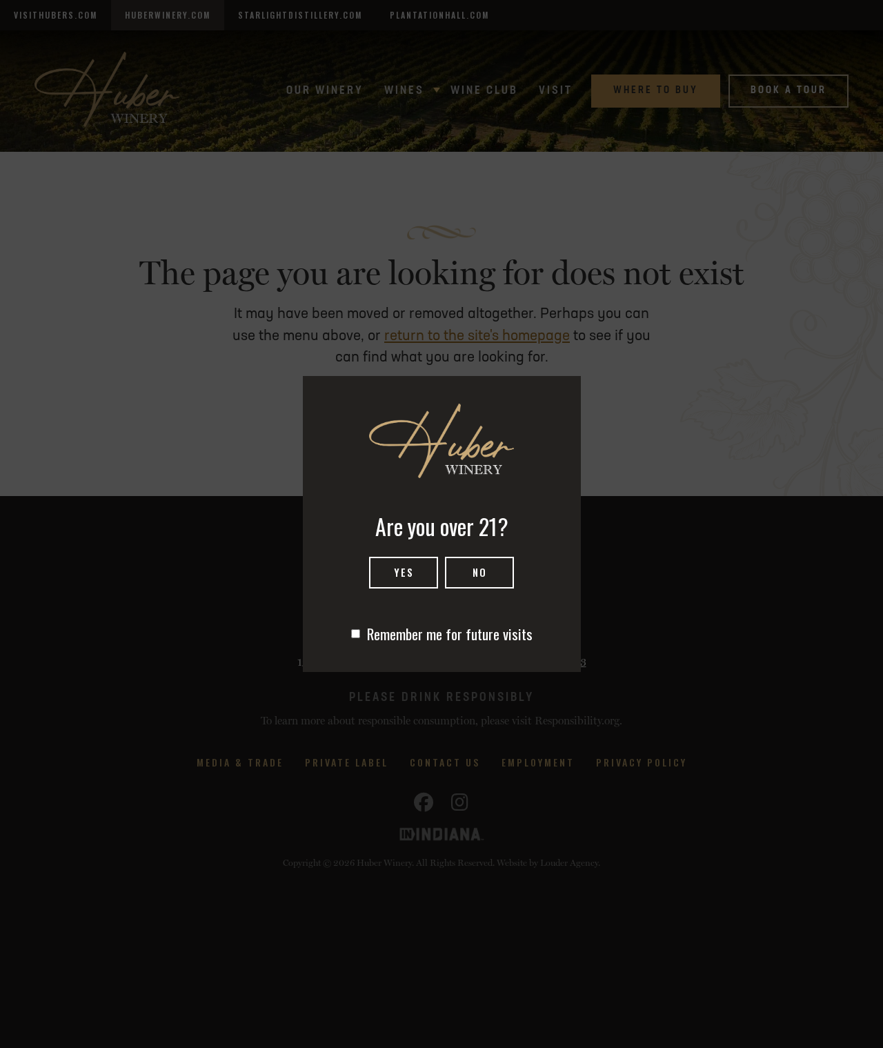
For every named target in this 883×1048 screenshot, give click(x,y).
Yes (404, 572)
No (480, 572)
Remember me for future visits (450, 633)
